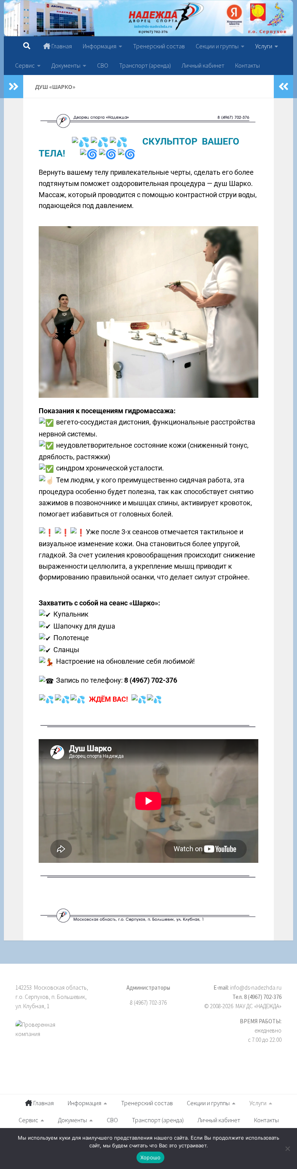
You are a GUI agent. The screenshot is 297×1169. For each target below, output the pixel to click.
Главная (61, 46)
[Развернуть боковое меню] (13, 86)
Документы (65, 65)
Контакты (247, 65)
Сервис (25, 65)
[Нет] (287, 1148)
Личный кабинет (203, 65)
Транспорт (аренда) (145, 65)
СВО (102, 65)
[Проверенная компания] (57, 1038)
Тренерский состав (159, 46)
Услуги (263, 46)
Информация (99, 46)
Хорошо (150, 1157)
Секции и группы (217, 46)
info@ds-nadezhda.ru (256, 987)
